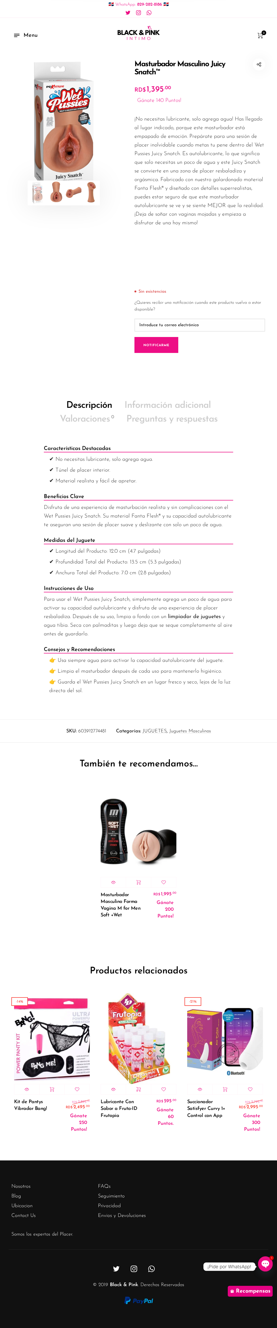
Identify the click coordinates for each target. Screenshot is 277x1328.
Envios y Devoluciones (122, 1215)
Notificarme (156, 345)
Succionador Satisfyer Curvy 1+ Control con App (206, 1109)
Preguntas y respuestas (171, 419)
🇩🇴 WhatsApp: (138, 4)
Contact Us (23, 1215)
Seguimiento (111, 1196)
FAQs (104, 1186)
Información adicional (167, 405)
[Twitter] (128, 13)
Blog (16, 1196)
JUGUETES (155, 731)
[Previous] (26, 125)
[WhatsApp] (149, 13)
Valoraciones (87, 419)
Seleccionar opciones (138, 1089)
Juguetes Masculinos (190, 731)
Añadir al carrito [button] (138, 882)
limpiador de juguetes (193, 616)
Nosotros (21, 1186)
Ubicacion (22, 1206)
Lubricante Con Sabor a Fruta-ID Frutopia (119, 1109)
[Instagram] (138, 13)
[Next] (102, 125)
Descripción (89, 405)
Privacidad (109, 1206)
